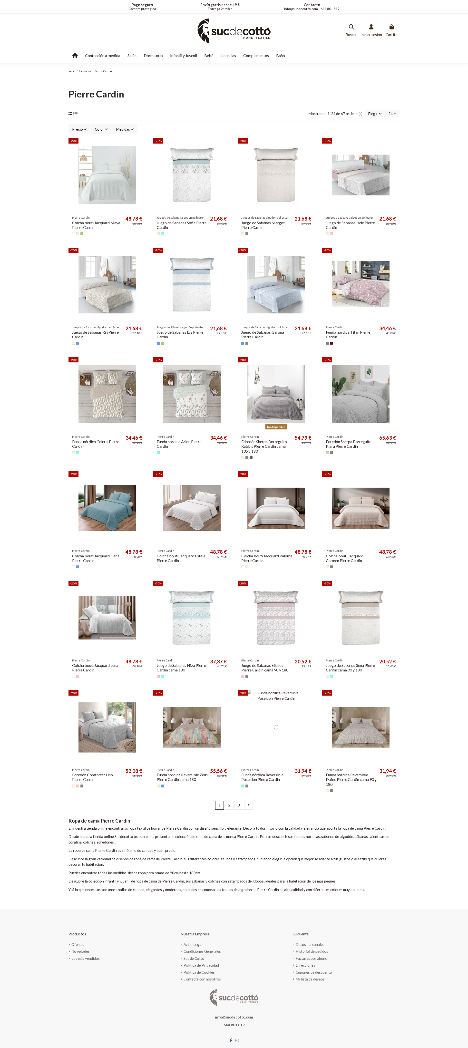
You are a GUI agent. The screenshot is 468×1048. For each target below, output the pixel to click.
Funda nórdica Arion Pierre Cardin (179, 443)
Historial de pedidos (312, 951)
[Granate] (331, 343)
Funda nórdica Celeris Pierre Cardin (95, 443)
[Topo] (251, 457)
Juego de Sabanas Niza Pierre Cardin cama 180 (181, 667)
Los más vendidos (85, 958)
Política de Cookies (199, 972)
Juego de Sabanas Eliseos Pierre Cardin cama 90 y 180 (264, 667)
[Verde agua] (162, 233)
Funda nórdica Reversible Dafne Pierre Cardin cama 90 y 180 (351, 779)
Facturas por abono (311, 958)
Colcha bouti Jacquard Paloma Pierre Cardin (266, 558)
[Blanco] (73, 233)
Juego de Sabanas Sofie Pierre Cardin (181, 225)
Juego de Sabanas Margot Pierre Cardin (263, 225)
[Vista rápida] (142, 154)
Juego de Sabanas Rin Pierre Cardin (95, 334)
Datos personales (310, 944)
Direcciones (305, 965)
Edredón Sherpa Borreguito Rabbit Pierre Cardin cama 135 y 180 (264, 446)
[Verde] (81, 233)
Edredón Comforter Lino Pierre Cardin (92, 777)
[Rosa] (331, 233)
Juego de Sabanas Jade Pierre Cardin (350, 225)
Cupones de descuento (314, 972)
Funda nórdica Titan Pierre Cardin (348, 334)
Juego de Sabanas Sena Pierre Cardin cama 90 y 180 (350, 667)
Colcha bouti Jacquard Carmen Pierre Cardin (344, 558)
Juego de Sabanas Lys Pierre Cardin (180, 334)
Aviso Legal (193, 944)
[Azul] (77, 343)
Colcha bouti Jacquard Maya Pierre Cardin (96, 225)
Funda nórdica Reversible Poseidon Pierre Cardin (262, 777)
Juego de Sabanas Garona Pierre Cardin (262, 334)
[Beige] (77, 233)
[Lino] (327, 452)
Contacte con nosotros (202, 979)
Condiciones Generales (202, 951)
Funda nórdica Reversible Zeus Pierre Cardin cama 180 (182, 777)
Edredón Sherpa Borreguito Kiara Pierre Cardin (348, 443)
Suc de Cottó (194, 958)
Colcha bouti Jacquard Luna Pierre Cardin (95, 667)
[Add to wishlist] (142, 145)
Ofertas (77, 944)
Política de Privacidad (201, 965)
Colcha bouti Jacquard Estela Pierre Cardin (181, 558)
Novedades (80, 951)
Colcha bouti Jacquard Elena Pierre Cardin (95, 558)
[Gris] (246, 233)
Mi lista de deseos (310, 979)
